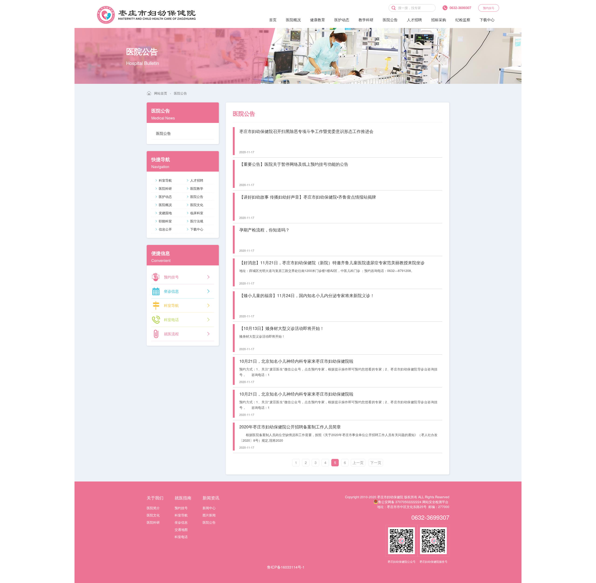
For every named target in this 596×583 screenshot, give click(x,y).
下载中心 (487, 19)
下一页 (375, 462)
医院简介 (153, 507)
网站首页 (160, 93)
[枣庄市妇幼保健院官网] (146, 15)
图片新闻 (209, 515)
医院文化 (196, 204)
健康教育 (317, 19)
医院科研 (165, 188)
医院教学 (196, 188)
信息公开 (165, 229)
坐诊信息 (181, 522)
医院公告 (390, 19)
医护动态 (341, 19)
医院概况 (293, 19)
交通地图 (181, 529)
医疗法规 (196, 221)
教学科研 (366, 19)
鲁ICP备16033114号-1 (286, 567)
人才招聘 (414, 19)
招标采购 (438, 19)
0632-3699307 (430, 517)
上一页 (358, 462)
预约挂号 (488, 8)
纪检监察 (462, 19)
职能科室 (165, 221)
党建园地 (165, 212)
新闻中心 (209, 507)
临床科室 (196, 212)
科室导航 (165, 180)
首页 (273, 19)
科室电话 (181, 536)
